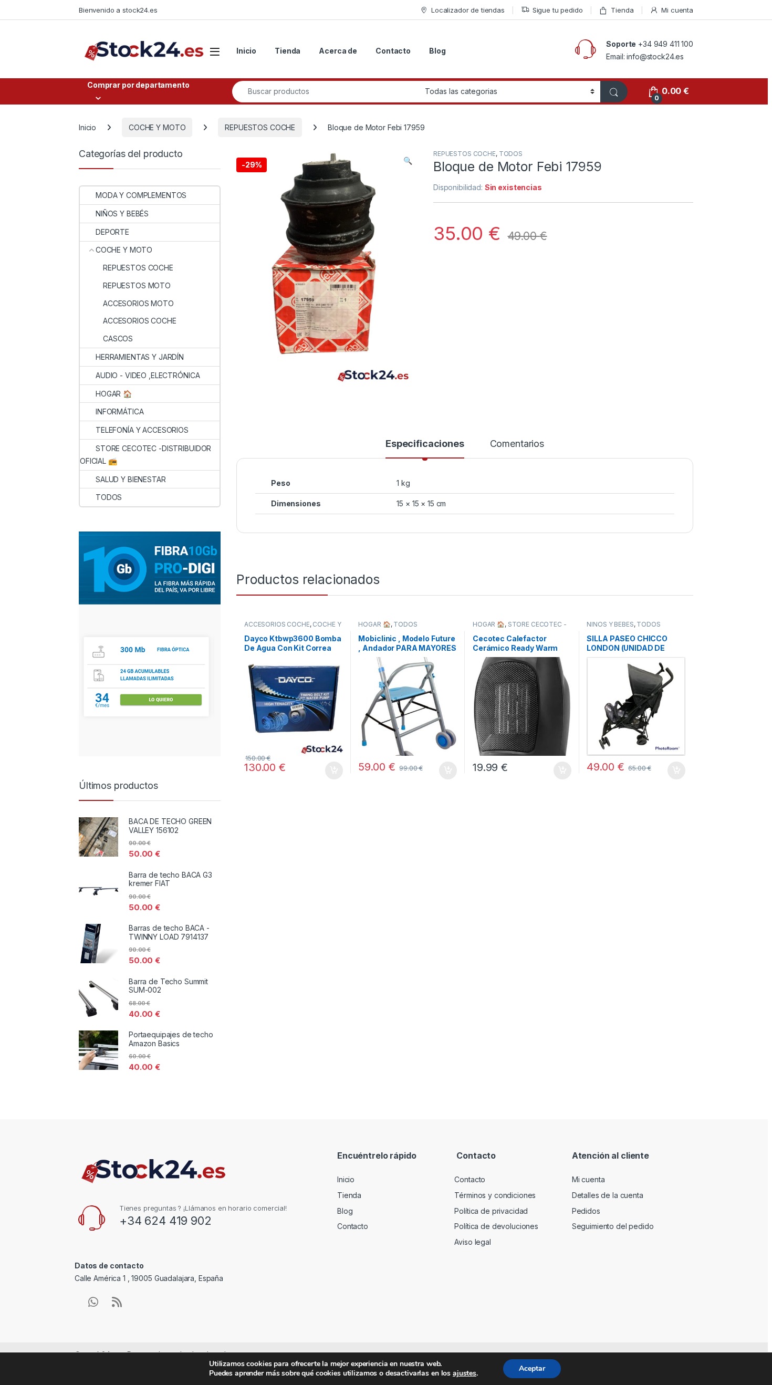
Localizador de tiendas (468, 10)
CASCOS (118, 338)
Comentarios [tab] (517, 444)
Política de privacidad (491, 1210)
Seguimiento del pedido (613, 1226)
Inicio (246, 50)
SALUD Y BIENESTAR (131, 479)
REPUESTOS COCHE (260, 127)
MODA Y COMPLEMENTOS (141, 195)
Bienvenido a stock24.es (118, 10)
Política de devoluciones (496, 1226)
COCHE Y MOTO (157, 127)
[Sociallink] (93, 1302)
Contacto (393, 50)
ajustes (464, 1373)
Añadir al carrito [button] (331, 770)
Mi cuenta (677, 10)
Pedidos (586, 1210)
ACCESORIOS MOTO (138, 303)
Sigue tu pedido (558, 10)
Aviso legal (472, 1241)
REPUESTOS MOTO (137, 285)
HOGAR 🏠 (374, 624)
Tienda (622, 10)
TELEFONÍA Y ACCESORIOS (142, 429)
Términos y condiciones (495, 1195)
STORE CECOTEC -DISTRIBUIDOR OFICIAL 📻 (520, 627)
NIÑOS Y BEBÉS (610, 624)
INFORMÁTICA (119, 411)
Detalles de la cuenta (607, 1195)
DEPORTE (112, 231)
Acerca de (338, 50)
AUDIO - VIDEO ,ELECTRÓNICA (148, 375)
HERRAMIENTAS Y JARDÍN (140, 356)
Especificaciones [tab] (424, 444)
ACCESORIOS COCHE (277, 624)
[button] (407, 160)
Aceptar (532, 1368)
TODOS (511, 154)
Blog (437, 50)
